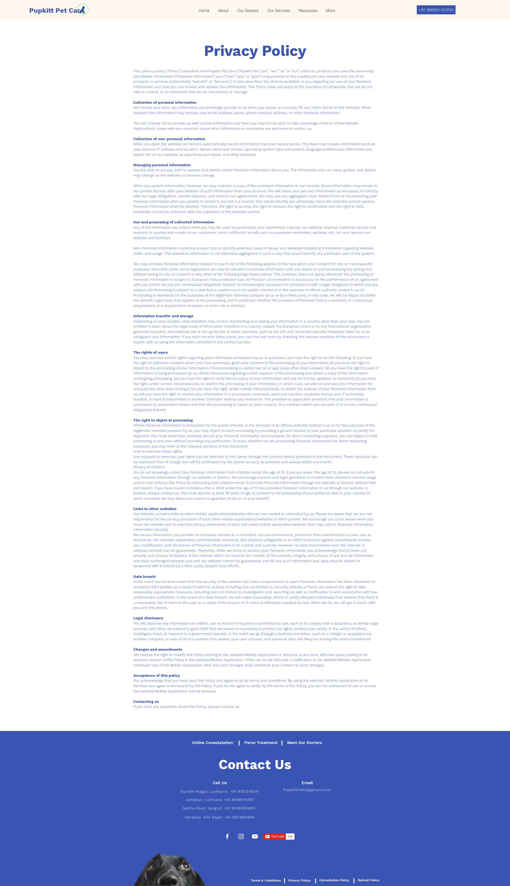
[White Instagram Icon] (241, 836)
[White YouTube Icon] (254, 836)
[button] (278, 10)
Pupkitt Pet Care (56, 10)
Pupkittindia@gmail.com (307, 790)
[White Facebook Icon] (227, 836)
